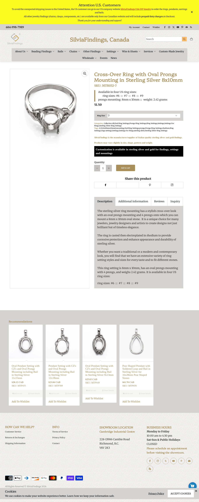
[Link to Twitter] (173, 27)
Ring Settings (152, 123)
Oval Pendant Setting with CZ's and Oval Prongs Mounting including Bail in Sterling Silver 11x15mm (25, 371)
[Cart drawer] (191, 39)
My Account (134, 27)
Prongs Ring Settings (138, 123)
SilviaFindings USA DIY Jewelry (136, 9)
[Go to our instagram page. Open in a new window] (158, 461)
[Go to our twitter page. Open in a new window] (165, 461)
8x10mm (106, 128)
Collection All (109, 123)
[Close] (196, 491)
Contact (146, 27)
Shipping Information (15, 443)
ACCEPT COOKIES (181, 493)
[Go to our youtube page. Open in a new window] (173, 461)
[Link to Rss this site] (191, 27)
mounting (120, 128)
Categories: (98, 123)
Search (150, 39)
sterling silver (139, 131)
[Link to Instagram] (169, 27)
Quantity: (99, 162)
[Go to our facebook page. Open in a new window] (150, 461)
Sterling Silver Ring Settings (110, 126)
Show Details (35, 393)
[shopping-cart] (193, 486)
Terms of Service (60, 431)
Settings (161, 123)
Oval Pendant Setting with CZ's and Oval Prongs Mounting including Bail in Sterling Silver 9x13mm (99, 370)
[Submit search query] (184, 39)
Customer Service (13, 431)
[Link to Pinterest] (182, 27)
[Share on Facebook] (105, 185)
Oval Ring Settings (122, 123)
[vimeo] (150, 185)
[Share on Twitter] (127, 185)
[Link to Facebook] (165, 27)
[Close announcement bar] (192, 12)
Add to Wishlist (20, 401)
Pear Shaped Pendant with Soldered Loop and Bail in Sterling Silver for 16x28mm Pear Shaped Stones (136, 371)
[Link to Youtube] (178, 27)
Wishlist (156, 27)
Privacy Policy (156, 493)
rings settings (106, 131)
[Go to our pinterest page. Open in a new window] (181, 461)
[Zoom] (85, 73)
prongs (142, 128)
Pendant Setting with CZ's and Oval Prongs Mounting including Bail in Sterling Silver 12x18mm (62, 371)
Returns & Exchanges (15, 437)
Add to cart (125, 168)
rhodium (165, 128)
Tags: (96, 128)
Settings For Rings (126, 131)
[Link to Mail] (186, 27)
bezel (114, 128)
